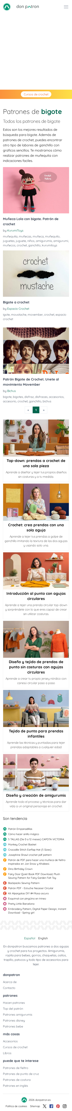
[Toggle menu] (66, 7)
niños (31, 241)
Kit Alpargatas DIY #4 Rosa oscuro (28, 893)
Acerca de (10, 982)
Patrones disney (14, 1020)
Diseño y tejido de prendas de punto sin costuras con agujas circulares (36, 666)
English (43, 938)
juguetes (9, 241)
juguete (21, 241)
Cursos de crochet (36, 94)
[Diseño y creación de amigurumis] (36, 772)
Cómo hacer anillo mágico (23, 834)
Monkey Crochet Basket (22, 844)
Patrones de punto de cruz (21, 1074)
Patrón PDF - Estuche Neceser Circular (30, 888)
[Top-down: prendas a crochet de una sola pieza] (36, 438)
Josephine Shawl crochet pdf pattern (30, 854)
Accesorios (10, 1041)
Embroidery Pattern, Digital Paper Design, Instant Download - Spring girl (37, 910)
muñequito (52, 236)
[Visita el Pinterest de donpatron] (58, 1106)
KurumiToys (15, 230)
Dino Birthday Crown (20, 869)
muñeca (38, 236)
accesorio (9, 401)
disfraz (29, 397)
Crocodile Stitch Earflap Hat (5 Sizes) (29, 849)
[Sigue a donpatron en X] (45, 1106)
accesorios (56, 397)
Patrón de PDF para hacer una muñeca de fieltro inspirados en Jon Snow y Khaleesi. (36, 861)
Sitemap (35, 1106)
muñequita (10, 236)
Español (29, 938)
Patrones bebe (13, 1026)
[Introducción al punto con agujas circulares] (36, 570)
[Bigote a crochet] (36, 273)
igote (6, 314)
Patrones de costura (17, 1080)
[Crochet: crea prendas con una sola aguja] (36, 502)
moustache (18, 314)
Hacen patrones (14, 1002)
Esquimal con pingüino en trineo (27, 898)
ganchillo (34, 245)
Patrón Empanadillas (20, 829)
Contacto (9, 988)
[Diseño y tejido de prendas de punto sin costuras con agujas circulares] (36, 639)
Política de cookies (16, 1106)
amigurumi (60, 241)
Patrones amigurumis (17, 1014)
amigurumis (44, 241)
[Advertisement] (36, 52)
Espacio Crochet (18, 308)
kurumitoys (49, 245)
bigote (7, 397)
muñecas (25, 236)
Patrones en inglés (15, 1085)
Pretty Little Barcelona (21, 903)
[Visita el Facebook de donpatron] (51, 1106)
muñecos (9, 245)
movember (35, 314)
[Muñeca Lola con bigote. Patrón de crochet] (36, 190)
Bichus (11, 391)
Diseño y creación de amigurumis (36, 795)
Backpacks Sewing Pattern (24, 883)
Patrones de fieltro (15, 1068)
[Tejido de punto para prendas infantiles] (36, 708)
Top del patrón (13, 1008)
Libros (7, 1053)
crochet (22, 245)
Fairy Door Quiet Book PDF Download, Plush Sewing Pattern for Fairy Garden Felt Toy (34, 875)
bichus (47, 401)
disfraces (41, 397)
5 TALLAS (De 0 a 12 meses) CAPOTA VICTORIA (36, 839)
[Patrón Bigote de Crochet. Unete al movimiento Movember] (36, 350)
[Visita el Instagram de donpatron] (64, 1106)
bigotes (18, 397)
